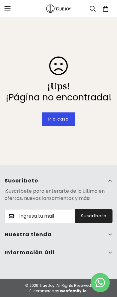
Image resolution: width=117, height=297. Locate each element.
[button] (105, 9)
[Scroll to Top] (106, 265)
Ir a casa (58, 119)
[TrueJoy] (58, 8)
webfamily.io (73, 290)
